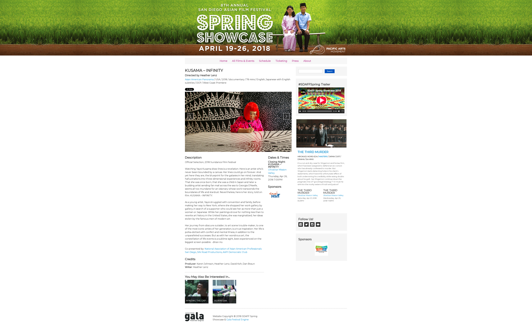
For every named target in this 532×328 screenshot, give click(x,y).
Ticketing (281, 60)
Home (223, 60)
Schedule (265, 60)
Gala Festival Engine (237, 319)
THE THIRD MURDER (313, 152)
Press (295, 60)
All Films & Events (243, 60)
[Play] (300, 111)
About (307, 60)
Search (329, 71)
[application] (321, 100)
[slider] (319, 111)
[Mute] (339, 111)
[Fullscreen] (343, 111)
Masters (323, 156)
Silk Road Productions (209, 252)
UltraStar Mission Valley (308, 195)
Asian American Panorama (199, 79)
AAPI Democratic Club (235, 252)
